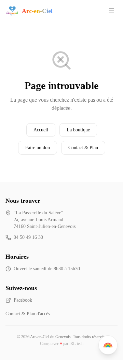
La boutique (78, 129)
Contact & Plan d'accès (27, 313)
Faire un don (37, 147)
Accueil (40, 129)
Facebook (23, 300)
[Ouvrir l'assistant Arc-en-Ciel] (108, 345)
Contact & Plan (83, 147)
